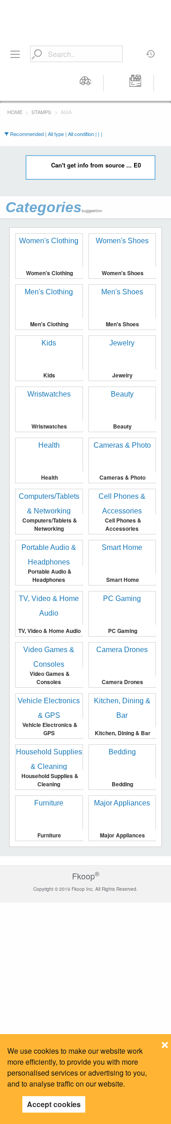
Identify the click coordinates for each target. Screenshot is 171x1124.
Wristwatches (49, 426)
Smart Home (122, 579)
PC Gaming (122, 631)
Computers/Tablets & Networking (49, 524)
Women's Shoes (123, 273)
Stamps (41, 111)
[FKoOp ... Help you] (86, 15)
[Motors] (85, 83)
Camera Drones (122, 682)
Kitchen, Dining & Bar (122, 733)
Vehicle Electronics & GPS (50, 729)
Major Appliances (122, 835)
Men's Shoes (122, 324)
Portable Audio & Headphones (50, 575)
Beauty (122, 426)
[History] (150, 51)
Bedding (122, 784)
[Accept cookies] (165, 1042)
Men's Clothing (49, 324)
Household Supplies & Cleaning (49, 780)
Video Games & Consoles (50, 677)
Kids (49, 375)
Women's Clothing (49, 273)
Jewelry (122, 375)
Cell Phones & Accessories (123, 524)
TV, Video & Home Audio (49, 631)
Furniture (49, 835)
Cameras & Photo (122, 477)
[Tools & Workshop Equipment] (135, 83)
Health (49, 477)
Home (14, 111)
